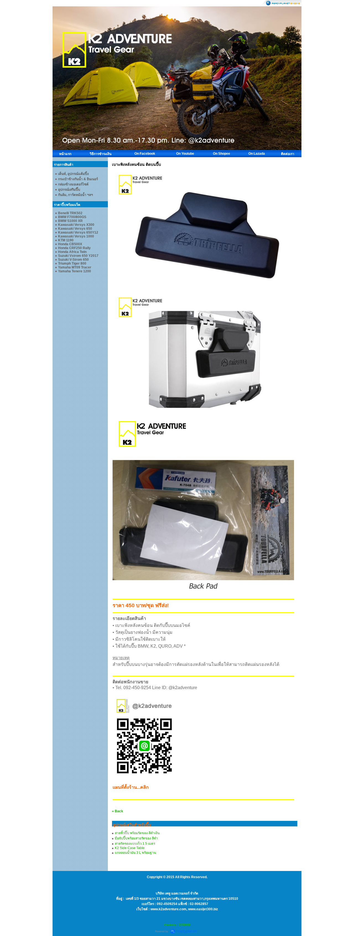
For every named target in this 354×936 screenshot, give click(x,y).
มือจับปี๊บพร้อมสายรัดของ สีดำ (136, 838)
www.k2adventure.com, (169, 909)
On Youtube (185, 154)
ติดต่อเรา (287, 154)
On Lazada (256, 154)
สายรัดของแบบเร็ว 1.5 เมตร (135, 843)
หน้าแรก (65, 154)
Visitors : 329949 (177, 925)
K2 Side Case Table (130, 848)
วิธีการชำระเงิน (100, 154)
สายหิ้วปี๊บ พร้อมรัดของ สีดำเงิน (137, 833)
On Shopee (221, 154)
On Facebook (144, 154)
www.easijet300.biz (203, 909)
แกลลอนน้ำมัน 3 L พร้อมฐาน (135, 853)
